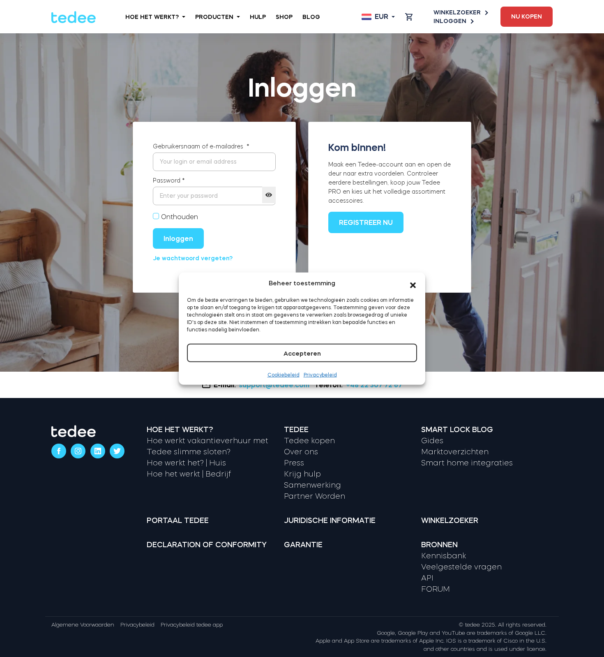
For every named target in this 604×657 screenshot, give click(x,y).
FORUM (435, 589)
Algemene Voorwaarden (82, 624)
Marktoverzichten (455, 452)
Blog (311, 17)
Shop (284, 17)
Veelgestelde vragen (461, 567)
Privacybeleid (320, 374)
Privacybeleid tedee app (192, 624)
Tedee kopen (309, 440)
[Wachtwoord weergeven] (269, 195)
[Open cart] (409, 17)
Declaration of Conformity (207, 544)
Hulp (258, 17)
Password (169, 180)
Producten (214, 17)
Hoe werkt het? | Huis (186, 463)
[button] (413, 283)
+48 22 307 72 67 (374, 385)
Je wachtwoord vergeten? (193, 258)
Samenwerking (312, 485)
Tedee (296, 429)
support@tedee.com (274, 385)
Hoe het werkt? (152, 17)
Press (294, 463)
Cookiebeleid (283, 374)
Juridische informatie (330, 520)
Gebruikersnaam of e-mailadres (201, 146)
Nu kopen (526, 16)
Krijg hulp (302, 474)
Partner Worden (314, 496)
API (427, 578)
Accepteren (302, 353)
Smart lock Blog (457, 429)
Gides (432, 440)
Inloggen (449, 21)
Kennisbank (443, 556)
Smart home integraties (467, 463)
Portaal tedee (178, 520)
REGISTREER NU (366, 222)
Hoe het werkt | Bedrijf (189, 474)
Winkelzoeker (457, 12)
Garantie (303, 544)
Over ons (301, 452)
